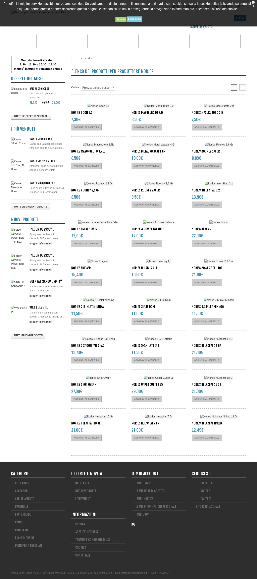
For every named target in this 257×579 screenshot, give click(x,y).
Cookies (80, 547)
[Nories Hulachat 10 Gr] (98, 417)
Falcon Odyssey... (42, 229)
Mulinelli (228, 41)
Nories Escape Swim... (85, 229)
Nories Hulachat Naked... (208, 423)
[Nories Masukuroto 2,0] (159, 106)
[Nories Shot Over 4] (98, 378)
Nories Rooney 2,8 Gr (146, 190)
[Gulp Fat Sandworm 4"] (19, 284)
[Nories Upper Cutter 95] (159, 378)
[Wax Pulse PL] (19, 310)
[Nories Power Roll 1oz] (219, 261)
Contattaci (82, 555)
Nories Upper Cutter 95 (147, 385)
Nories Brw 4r (201, 229)
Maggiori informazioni (41, 243)
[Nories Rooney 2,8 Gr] (159, 183)
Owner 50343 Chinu (41, 139)
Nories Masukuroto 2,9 (207, 113)
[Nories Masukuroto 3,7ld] (98, 145)
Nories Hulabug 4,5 (144, 268)
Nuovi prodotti (85, 491)
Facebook (206, 483)
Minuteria (177, 41)
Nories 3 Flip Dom (143, 307)
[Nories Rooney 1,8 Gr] (219, 145)
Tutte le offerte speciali (31, 116)
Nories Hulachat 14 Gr (206, 346)
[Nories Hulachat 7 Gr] (159, 417)
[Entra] (244, 27)
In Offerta (82, 483)
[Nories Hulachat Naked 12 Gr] (219, 417)
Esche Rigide (151, 41)
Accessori (49, 41)
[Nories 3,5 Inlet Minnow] (219, 300)
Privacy (80, 524)
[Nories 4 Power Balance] (159, 222)
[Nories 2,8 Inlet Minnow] (98, 300)
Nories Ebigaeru (81, 268)
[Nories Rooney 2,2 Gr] (98, 183)
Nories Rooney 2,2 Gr (85, 190)
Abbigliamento (75, 41)
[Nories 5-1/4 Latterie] (159, 339)
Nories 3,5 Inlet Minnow (208, 307)
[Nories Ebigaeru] (98, 261)
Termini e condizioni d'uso (93, 540)
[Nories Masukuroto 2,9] (219, 106)
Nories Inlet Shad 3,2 (206, 190)
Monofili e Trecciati (202, 41)
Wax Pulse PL (39, 307)
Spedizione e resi (86, 532)
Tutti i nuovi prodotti (28, 335)
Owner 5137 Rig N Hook (42, 161)
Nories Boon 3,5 (82, 113)
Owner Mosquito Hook (42, 183)
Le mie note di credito (150, 491)
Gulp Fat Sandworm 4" (46, 281)
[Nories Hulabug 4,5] (159, 261)
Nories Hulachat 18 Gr (206, 385)
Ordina (75, 87)
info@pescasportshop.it (134, 573)
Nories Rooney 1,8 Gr (206, 151)
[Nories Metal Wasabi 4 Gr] (159, 145)
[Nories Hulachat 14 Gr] (219, 339)
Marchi (23, 41)
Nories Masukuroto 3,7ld (88, 151)
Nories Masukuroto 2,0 (147, 113)
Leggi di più (134, 19)
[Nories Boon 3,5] (98, 106)
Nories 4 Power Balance (148, 229)
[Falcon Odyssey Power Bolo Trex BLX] (19, 236)
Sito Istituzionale (208, 507)
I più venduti (83, 499)
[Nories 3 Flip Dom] (159, 300)
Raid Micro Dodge (39, 88)
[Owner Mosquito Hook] (19, 187)
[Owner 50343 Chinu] (19, 141)
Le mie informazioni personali (156, 507)
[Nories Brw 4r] (219, 222)
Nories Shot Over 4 (84, 385)
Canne (100, 41)
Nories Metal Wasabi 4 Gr (148, 151)
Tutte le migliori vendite (30, 206)
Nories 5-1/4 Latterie (146, 346)
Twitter (205, 499)
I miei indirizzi (145, 499)
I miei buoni (143, 514)
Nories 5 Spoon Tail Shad (87, 346)
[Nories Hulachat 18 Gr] (219, 378)
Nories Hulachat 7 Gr (145, 423)
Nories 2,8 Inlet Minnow (87, 307)
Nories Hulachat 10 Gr (86, 423)
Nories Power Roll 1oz (207, 268)
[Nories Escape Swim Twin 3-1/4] (98, 222)
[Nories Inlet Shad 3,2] (219, 183)
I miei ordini (143, 483)
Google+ (206, 491)
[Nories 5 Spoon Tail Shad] (98, 339)
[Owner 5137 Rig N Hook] (19, 165)
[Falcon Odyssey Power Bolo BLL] (19, 262)
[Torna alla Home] (75, 58)
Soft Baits (22, 483)
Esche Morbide (126, 41)
